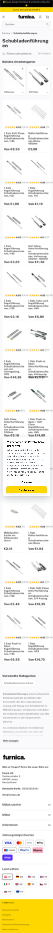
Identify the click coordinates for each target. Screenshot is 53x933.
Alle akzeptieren (27, 490)
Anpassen (26, 482)
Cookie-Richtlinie (19, 475)
